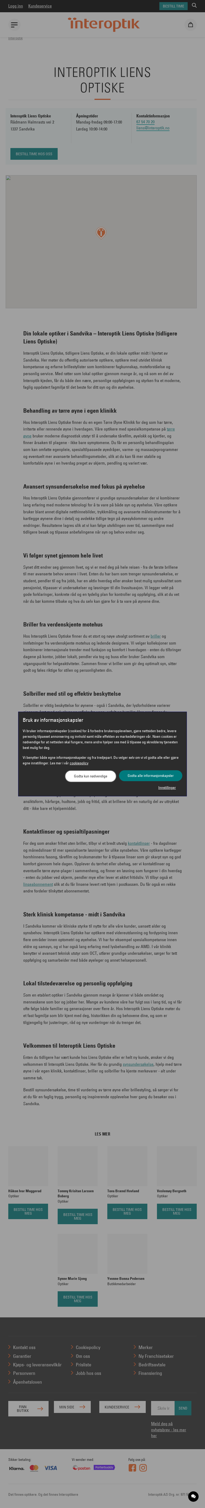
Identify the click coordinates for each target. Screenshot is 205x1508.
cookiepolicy (79, 763)
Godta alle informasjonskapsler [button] (151, 775)
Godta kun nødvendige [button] (90, 776)
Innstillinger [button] (167, 787)
